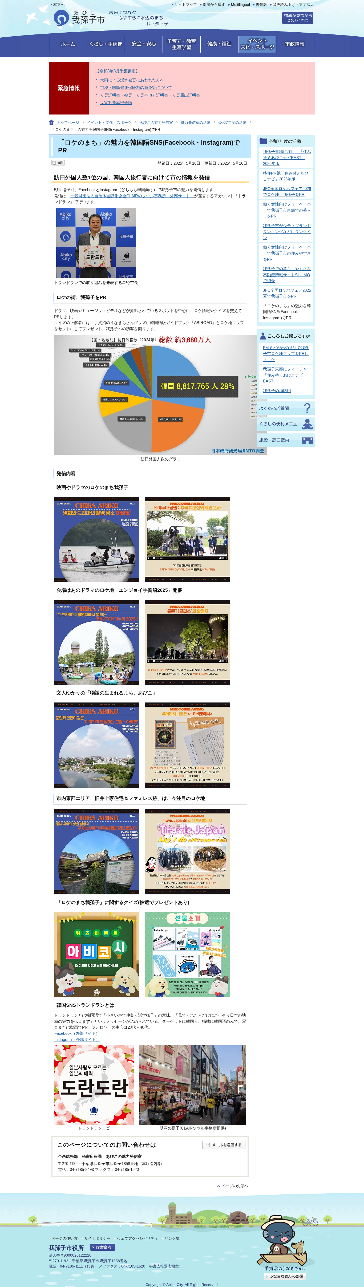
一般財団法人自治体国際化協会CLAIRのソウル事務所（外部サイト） (132, 196)
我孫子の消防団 (277, 390)
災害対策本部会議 (116, 102)
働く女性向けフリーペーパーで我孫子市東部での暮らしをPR (287, 210)
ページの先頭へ (235, 1186)
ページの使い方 (64, 1238)
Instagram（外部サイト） (77, 1039)
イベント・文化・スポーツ (109, 122)
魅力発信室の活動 (196, 122)
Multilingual (240, 5)
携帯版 (261, 5)
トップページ (68, 122)
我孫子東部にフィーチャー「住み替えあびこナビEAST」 (287, 375)
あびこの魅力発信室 (156, 122)
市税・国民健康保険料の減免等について (136, 87)
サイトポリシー (97, 1238)
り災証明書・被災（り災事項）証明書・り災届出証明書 (150, 95)
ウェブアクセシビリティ (137, 1238)
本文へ (58, 5)
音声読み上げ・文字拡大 (293, 5)
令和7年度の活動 (232, 122)
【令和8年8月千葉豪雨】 (117, 71)
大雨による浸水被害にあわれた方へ (132, 80)
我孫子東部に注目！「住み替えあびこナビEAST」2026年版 (287, 157)
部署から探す (214, 5)
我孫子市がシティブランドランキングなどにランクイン (287, 231)
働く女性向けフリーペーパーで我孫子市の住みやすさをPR (287, 253)
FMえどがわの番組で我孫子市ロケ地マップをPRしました (286, 353)
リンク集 (172, 1238)
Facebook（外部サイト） (77, 1033)
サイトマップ (186, 5)
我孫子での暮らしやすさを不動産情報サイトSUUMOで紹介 (287, 274)
